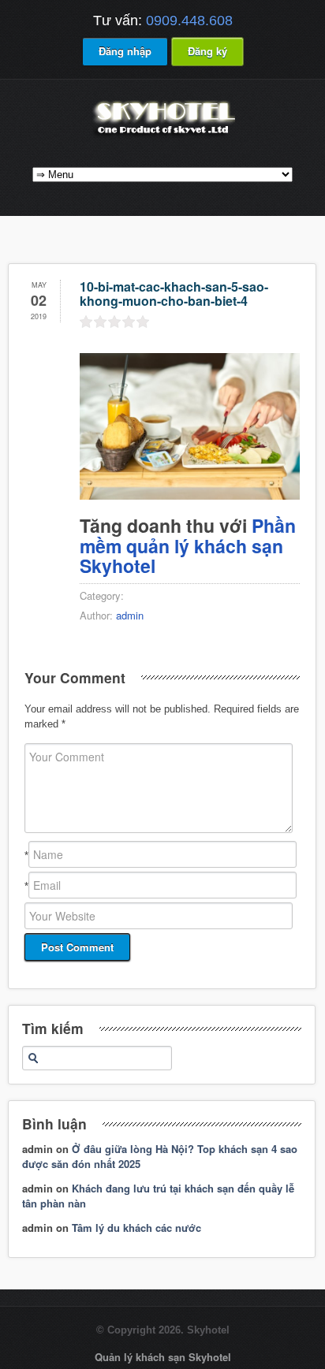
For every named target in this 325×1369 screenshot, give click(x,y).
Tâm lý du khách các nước (136, 1227)
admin (130, 615)
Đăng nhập (125, 50)
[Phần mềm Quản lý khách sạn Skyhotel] (162, 135)
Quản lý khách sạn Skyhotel (163, 1356)
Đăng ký (207, 50)
